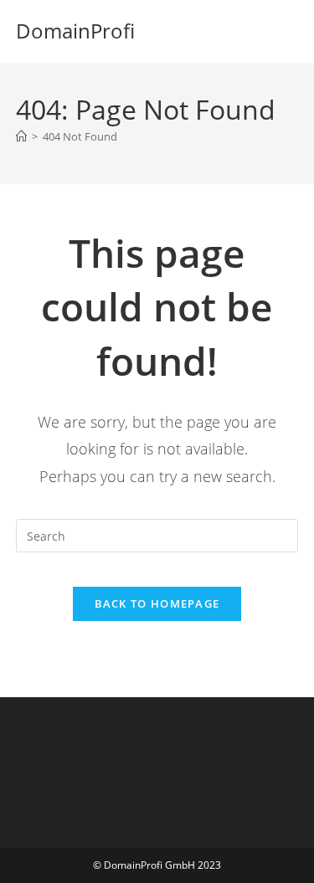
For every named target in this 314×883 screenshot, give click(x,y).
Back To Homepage (157, 603)
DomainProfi (75, 30)
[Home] (21, 136)
